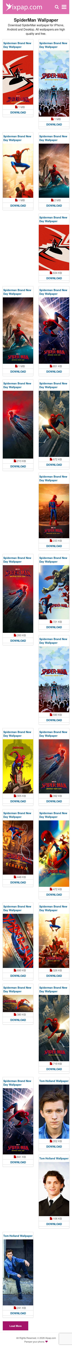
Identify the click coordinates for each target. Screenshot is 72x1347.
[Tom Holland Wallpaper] (54, 1112)
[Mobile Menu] (64, 7)
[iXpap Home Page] (24, 6)
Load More (15, 1326)
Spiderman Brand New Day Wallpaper (17, 45)
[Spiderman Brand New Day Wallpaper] (18, 77)
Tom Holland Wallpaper (53, 1081)
